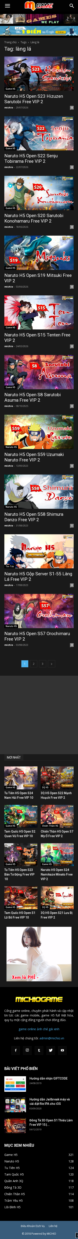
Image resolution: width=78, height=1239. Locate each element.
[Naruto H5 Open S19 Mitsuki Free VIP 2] (39, 253)
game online (27, 1029)
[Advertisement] (39, 715)
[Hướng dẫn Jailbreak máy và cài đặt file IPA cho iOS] (15, 1104)
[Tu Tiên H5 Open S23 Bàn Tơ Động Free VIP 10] (20, 854)
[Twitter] (50, 1050)
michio (8, 107)
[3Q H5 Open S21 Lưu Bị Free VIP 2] (57, 897)
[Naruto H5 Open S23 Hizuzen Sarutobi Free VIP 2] (39, 74)
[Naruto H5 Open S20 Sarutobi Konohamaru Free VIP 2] (39, 193)
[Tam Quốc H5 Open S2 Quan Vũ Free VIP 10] (20, 816)
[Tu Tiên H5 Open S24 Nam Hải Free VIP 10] (20, 777)
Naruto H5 (11, 447)
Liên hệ (53, 1226)
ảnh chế (42, 1029)
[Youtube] (62, 1050)
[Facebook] (15, 1050)
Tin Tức (10, 566)
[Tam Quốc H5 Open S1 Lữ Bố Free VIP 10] (20, 897)
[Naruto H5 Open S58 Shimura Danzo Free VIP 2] (39, 492)
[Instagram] (27, 1050)
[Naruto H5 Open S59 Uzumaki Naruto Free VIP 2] (39, 432)
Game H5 (10, 88)
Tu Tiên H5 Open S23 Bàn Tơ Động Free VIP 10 (19, 874)
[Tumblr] (39, 1050)
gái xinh (54, 1029)
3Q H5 (45, 787)
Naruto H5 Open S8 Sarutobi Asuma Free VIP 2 (32, 397)
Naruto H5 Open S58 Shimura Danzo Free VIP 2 (33, 517)
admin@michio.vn (51, 1038)
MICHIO (51, 1234)
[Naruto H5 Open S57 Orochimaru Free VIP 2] (39, 611)
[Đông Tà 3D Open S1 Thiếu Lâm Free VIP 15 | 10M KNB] (15, 1125)
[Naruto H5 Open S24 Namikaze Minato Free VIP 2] (57, 854)
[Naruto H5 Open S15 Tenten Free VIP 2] (39, 312)
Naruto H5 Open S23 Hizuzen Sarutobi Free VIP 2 (33, 99)
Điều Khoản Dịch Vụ (33, 1226)
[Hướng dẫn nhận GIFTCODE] (15, 1084)
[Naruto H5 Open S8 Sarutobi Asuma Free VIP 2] (39, 372)
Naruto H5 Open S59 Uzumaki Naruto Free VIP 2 (34, 457)
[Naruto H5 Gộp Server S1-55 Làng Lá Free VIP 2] (39, 551)
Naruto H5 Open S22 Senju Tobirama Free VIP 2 (31, 158)
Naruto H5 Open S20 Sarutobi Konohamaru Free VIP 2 (33, 218)
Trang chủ (10, 42)
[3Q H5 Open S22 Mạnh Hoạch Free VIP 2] (57, 777)
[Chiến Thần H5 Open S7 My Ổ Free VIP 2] (57, 816)
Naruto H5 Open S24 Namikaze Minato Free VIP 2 (57, 874)
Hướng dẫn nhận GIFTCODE (48, 1078)
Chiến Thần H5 (50, 825)
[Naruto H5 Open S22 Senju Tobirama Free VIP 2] (39, 133)
